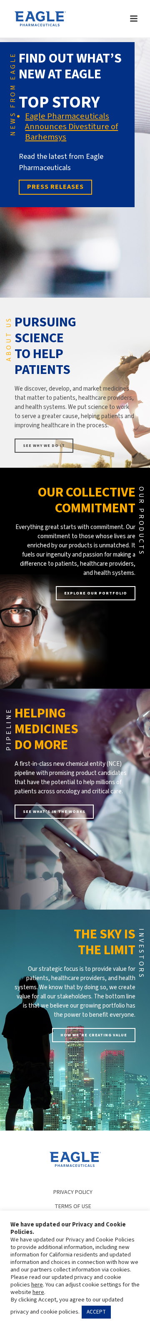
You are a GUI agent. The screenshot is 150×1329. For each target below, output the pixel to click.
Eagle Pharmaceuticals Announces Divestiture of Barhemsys (71, 126)
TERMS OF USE (73, 1206)
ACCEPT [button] (96, 1312)
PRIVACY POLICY (72, 1192)
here (37, 1284)
